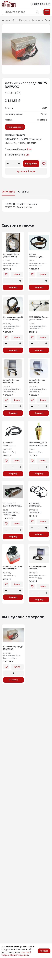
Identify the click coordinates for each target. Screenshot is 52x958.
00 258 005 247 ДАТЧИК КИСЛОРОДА (12, 504)
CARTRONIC (7, 386)
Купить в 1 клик (26, 171)
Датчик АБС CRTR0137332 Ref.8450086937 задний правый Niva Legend (12, 444)
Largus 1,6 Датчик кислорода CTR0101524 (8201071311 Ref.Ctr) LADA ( (37, 381)
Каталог (23, 20)
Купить (17, 274)
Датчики (36, 20)
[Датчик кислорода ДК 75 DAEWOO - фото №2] (26, 49)
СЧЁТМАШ (6, 261)
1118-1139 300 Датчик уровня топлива (39, 318)
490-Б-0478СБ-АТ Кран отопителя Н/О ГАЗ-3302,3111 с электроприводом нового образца (12, 567)
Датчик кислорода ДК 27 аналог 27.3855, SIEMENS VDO (13, 318)
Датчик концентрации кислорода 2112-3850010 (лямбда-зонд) (37, 255)
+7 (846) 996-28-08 (40, 4)
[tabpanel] (26, 205)
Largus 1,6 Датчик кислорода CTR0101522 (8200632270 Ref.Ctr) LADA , (11, 381)
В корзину (31, 163)
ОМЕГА (31, 261)
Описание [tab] (8, 191)
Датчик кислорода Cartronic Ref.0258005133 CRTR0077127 (37, 567)
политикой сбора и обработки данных (16, 953)
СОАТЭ (31, 324)
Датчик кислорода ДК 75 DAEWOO (13, 648)
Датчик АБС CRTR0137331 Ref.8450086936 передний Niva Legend (38, 504)
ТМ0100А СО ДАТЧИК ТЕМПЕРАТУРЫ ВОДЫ (38, 444)
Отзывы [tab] (23, 191)
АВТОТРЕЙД (13, 93)
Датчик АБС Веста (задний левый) (11, 255)
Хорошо (44, 950)
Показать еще (15, 127)
